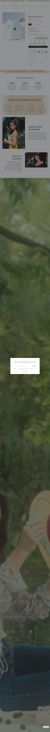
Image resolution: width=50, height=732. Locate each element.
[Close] (38, 359)
